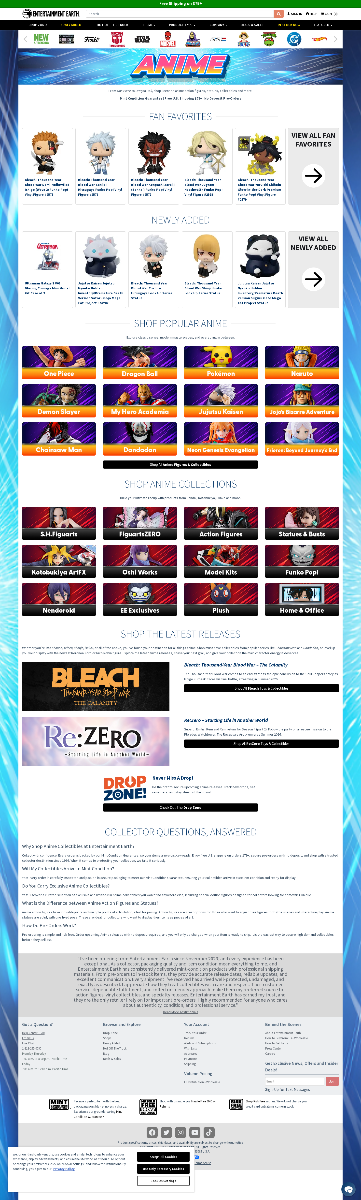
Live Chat (28, 1043)
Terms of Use (202, 1163)
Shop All (180, 464)
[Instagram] (180, 1132)
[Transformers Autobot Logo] (117, 39)
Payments (190, 1059)
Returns (189, 1038)
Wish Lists (190, 1048)
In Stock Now (289, 25)
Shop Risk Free (255, 1101)
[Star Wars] (142, 39)
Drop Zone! (37, 25)
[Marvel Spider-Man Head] (167, 39)
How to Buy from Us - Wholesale (286, 1038)
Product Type (181, 25)
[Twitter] (166, 1132)
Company (217, 25)
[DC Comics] (294, 39)
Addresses (190, 1054)
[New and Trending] (41, 39)
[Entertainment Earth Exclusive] (66, 39)
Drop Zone (110, 1033)
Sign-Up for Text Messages (287, 1089)
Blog (106, 1054)
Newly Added (70, 25)
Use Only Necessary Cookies (163, 1169)
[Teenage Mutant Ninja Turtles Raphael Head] (268, 39)
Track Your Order (195, 1033)
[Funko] (91, 39)
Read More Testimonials (180, 1012)
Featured (322, 25)
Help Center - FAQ (33, 1033)
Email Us (28, 1038)
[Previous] (25, 38)
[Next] (336, 38)
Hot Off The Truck (112, 25)
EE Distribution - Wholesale (202, 1082)
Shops (107, 1038)
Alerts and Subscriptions (200, 1043)
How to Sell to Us (276, 1043)
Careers (270, 1054)
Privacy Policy (64, 1169)
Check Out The (180, 807)
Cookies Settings (163, 1181)
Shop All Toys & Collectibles (262, 688)
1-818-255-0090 (31, 1048)
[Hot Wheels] (319, 39)
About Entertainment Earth (283, 1033)
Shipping (190, 1064)
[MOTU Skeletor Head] (192, 39)
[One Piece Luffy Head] (243, 39)
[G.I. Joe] (218, 39)
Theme (147, 25)
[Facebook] (152, 1132)
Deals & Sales (252, 25)
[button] (348, 1189)
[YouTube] (194, 1132)
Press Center (273, 1048)
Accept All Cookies (163, 1157)
